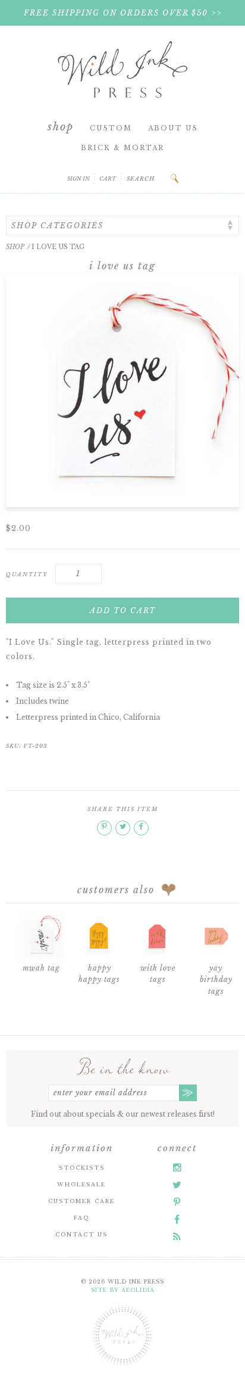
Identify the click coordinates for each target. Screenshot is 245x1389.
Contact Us (81, 1234)
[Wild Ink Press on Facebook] (177, 1219)
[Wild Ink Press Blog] (177, 1236)
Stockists (82, 1167)
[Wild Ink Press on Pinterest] (177, 1202)
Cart (107, 178)
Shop (61, 126)
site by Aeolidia (123, 1290)
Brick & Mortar (122, 148)
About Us (173, 128)
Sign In (78, 178)
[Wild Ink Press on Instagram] (177, 1167)
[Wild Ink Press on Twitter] (176, 1184)
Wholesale (81, 1184)
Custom (111, 128)
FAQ (81, 1217)
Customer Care (81, 1201)
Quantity (27, 574)
